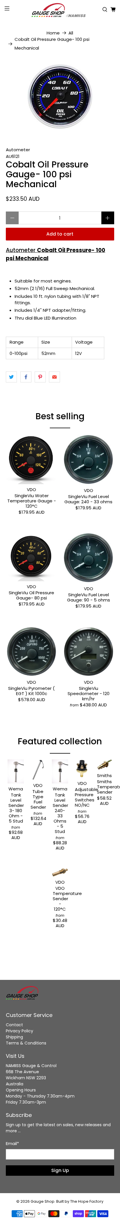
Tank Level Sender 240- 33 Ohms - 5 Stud (60, 813)
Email (12, 1143)
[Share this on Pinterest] (40, 376)
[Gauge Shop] (60, 9)
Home (53, 33)
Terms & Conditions (26, 1043)
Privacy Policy (19, 1031)
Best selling (60, 416)
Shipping (14, 1037)
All (70, 33)
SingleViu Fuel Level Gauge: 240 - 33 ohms (88, 498)
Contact (14, 1025)
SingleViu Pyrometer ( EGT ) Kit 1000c (31, 690)
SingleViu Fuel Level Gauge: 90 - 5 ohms (88, 597)
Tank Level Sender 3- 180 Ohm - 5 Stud (15, 808)
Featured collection (60, 741)
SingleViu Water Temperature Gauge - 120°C (31, 501)
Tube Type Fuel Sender (38, 799)
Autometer (18, 150)
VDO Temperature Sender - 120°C (60, 898)
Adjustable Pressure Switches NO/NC (82, 797)
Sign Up (60, 1170)
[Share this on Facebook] (25, 376)
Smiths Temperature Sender (104, 787)
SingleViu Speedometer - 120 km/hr (89, 693)
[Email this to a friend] (54, 376)
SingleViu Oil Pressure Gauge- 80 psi (31, 595)
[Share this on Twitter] (11, 376)
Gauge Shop (42, 1201)
